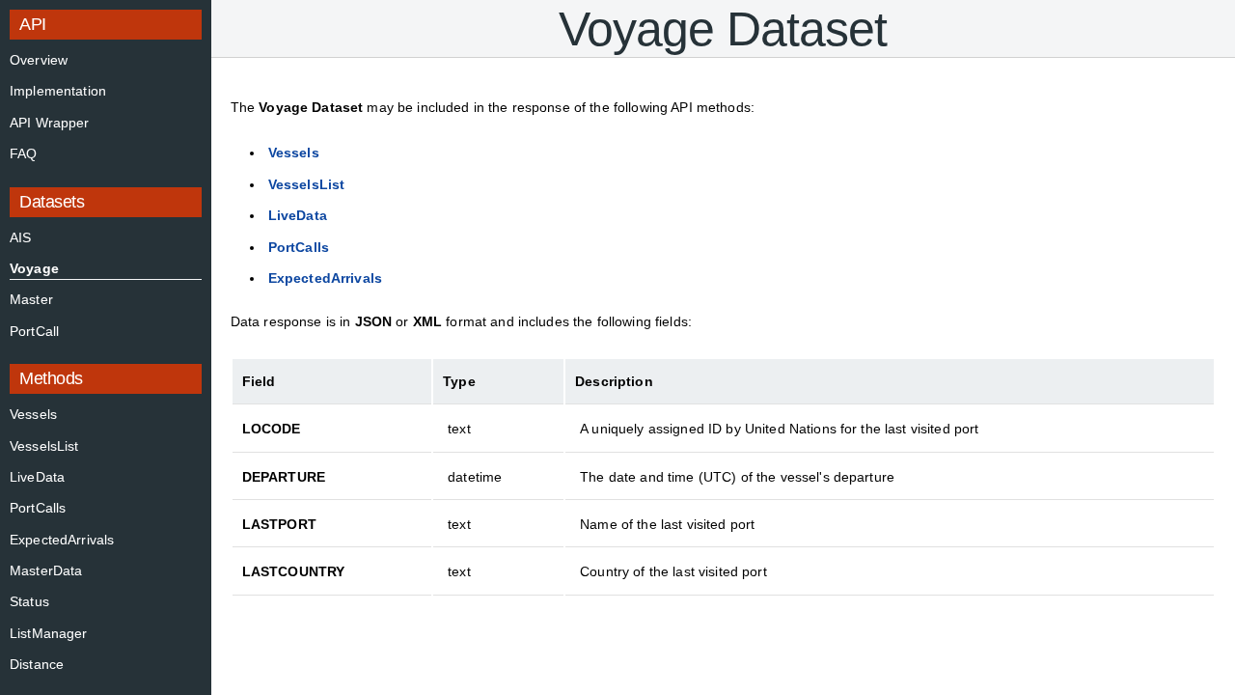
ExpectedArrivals (62, 539)
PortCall (34, 331)
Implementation (58, 90)
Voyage (34, 268)
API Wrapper (50, 122)
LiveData (37, 477)
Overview (39, 60)
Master (31, 299)
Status (29, 601)
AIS (20, 237)
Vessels (33, 414)
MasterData (46, 570)
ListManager (49, 633)
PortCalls (38, 507)
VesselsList (44, 446)
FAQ (23, 153)
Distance (37, 664)
